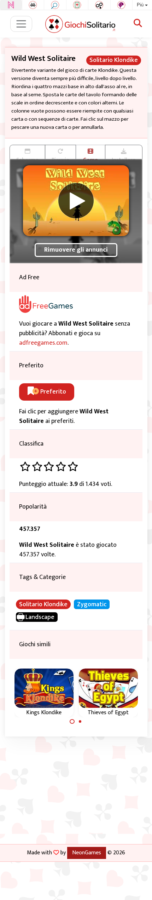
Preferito (52, 391)
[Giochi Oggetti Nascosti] (55, 5)
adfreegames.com (43, 343)
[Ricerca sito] (138, 23)
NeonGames (86, 852)
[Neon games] (11, 5)
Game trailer (91, 157)
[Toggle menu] (21, 24)
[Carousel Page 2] (80, 721)
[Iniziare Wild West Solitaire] (76, 200)
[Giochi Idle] (99, 5)
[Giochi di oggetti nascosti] (121, 5)
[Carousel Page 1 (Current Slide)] (72, 721)
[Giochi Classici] (33, 5)
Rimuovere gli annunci (76, 250)
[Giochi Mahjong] (77, 5)
